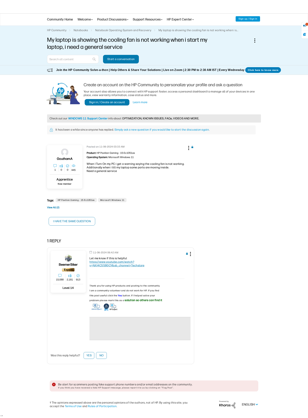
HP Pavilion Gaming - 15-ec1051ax (76, 200)
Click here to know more (263, 70)
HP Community (56, 30)
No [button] (101, 355)
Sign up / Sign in (247, 18)
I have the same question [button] (72, 221)
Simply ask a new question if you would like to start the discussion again (161, 129)
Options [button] (257, 40)
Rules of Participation (102, 406)
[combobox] (73, 59)
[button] (188, 147)
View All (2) (53, 207)
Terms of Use (73, 406)
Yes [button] (89, 355)
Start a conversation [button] (121, 59)
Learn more (140, 102)
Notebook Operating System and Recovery (123, 30)
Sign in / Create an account (107, 102)
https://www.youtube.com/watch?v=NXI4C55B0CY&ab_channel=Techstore (116, 263)
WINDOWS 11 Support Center (88, 118)
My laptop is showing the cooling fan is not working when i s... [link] (198, 30)
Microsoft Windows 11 (112, 200)
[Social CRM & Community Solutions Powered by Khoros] (227, 404)
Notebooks (81, 30)
